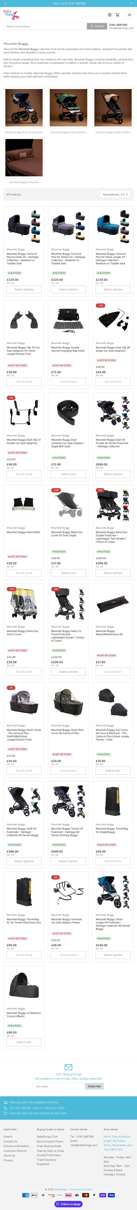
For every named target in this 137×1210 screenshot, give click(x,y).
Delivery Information (16, 1146)
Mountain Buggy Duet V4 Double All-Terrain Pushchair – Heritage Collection (112, 443)
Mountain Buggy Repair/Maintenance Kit (109, 632)
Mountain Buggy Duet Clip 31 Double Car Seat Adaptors (24, 441)
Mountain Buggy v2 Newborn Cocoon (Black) (24, 1014)
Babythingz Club (47, 1136)
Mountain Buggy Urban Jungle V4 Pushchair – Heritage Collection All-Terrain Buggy (113, 924)
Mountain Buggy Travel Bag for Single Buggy (112, 830)
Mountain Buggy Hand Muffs (23, 532)
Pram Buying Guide (49, 1146)
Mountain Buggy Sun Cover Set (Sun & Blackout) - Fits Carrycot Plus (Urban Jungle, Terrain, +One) (113, 734)
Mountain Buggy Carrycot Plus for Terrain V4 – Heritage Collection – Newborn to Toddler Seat (68, 258)
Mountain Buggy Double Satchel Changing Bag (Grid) (68, 349)
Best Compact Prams (50, 1141)
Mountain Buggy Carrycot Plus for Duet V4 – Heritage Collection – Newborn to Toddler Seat (22, 258)
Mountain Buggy (16, 249)
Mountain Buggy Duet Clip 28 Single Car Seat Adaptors (113, 349)
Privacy (8, 1160)
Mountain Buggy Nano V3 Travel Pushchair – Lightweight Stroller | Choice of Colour (67, 635)
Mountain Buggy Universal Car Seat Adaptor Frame (66, 921)
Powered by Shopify (81, 1189)
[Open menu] (129, 15)
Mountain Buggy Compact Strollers (113, 132)
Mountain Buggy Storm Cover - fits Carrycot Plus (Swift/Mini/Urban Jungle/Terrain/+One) (24, 734)
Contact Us (10, 1141)
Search (99, 26)
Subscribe (94, 1086)
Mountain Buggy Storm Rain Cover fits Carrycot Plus (67, 731)
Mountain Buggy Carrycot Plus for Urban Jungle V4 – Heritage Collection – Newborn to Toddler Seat (111, 258)
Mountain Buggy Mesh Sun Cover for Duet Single (66, 534)
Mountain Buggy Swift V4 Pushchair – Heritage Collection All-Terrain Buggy (23, 831)
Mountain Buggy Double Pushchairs (68, 132)
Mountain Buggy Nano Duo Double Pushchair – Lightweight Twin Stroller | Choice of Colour (111, 537)
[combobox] (56, 26)
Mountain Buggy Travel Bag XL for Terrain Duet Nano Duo (24, 921)
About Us (9, 1155)
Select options (24, 289)
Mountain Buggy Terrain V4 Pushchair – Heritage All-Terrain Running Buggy (67, 831)
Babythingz (61, 1189)
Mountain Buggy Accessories (24, 182)
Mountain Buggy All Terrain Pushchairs (24, 132)
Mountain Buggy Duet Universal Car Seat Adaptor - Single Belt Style (68, 443)
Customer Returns (15, 1151)
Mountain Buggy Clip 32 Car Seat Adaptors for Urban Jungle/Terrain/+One (23, 350)
